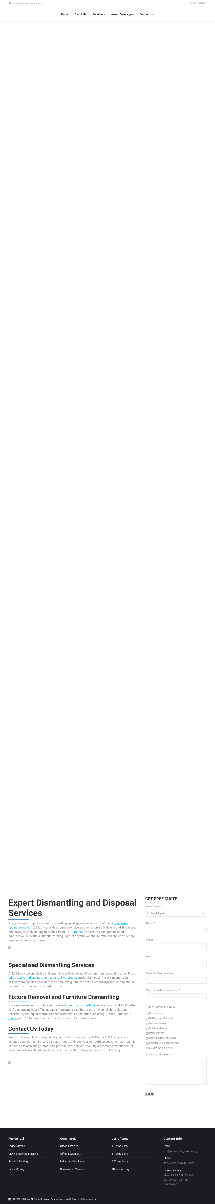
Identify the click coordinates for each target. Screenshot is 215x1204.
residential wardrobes (62, 977)
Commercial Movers (72, 1169)
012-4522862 (200, 3)
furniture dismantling (80, 1005)
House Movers (157, 1013)
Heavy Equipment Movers (163, 1037)
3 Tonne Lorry (120, 1153)
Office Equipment (70, 1153)
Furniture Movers (158, 1023)
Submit (150, 1093)
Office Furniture (69, 1146)
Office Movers (156, 1033)
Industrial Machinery (72, 1161)
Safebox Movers (158, 1028)
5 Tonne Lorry (120, 1161)
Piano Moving (16, 1169)
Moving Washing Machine (23, 1153)
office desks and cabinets (25, 977)
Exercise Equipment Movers (164, 1042)
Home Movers (89, 1199)
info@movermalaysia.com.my (27, 3)
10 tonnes (76, 932)
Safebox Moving (18, 1161)
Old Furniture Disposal (161, 1018)
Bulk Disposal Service (160, 1047)
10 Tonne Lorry (121, 1169)
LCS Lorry (25, 1199)
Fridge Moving (16, 1146)
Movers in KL (65, 1199)
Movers (77, 1199)
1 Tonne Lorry (120, 1146)
